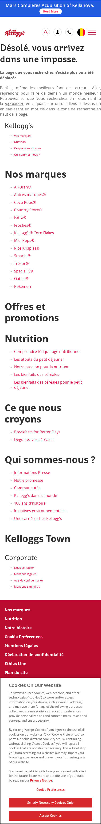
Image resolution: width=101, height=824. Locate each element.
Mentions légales (25, 574)
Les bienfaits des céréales (36, 374)
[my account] (57, 32)
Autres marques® (30, 194)
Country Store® (28, 210)
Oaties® (21, 278)
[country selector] (81, 32)
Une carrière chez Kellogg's (38, 518)
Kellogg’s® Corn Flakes (34, 232)
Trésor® (21, 263)
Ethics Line (15, 664)
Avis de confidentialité (28, 580)
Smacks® (22, 255)
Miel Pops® (24, 240)
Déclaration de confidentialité (34, 655)
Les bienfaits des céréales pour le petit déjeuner (48, 385)
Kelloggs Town (37, 538)
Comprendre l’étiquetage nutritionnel (47, 351)
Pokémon (22, 286)
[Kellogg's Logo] (10, 33)
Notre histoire (18, 628)
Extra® (20, 217)
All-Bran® (22, 187)
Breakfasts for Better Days (37, 432)
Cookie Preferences (50, 789)
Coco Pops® (25, 202)
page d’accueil (13, 104)
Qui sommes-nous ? (27, 154)
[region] (50, 751)
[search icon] (46, 32)
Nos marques (17, 610)
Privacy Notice (41, 780)
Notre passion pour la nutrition (42, 366)
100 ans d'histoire (30, 503)
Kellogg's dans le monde (35, 495)
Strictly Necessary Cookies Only (50, 802)
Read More (50, 11)
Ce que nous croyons (27, 148)
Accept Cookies (50, 815)
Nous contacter (24, 567)
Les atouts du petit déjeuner (39, 359)
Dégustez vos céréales (33, 439)
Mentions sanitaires (27, 586)
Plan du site (16, 673)
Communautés (27, 487)
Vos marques (22, 136)
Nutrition (20, 142)
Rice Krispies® (26, 248)
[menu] (92, 32)
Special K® (23, 271)
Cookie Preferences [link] (24, 637)
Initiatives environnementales (40, 510)
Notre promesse (28, 480)
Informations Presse (32, 472)
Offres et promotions (32, 312)
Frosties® (22, 225)
